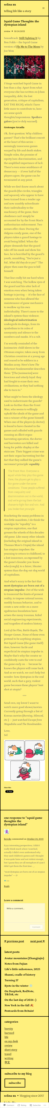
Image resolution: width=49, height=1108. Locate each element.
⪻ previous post (14, 941)
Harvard (9, 1033)
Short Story (11, 1049)
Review (7, 31)
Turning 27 (11, 980)
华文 (7, 1062)
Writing (9, 1058)
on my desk (11, 1041)
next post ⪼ (37, 941)
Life (6, 1037)
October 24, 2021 (35, 839)
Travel (8, 1054)
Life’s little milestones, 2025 (22, 969)
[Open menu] (43, 8)
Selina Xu (10, 4)
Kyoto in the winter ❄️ (19, 985)
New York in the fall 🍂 (19, 1005)
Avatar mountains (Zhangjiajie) (24, 958)
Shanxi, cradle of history (20, 974)
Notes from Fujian (16, 963)
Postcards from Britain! (19, 1010)
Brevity (9, 1028)
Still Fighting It (28, 38)
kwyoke (7, 839)
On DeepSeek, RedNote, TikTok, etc (19, 993)
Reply (7, 886)
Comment (36, 927)
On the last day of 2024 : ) (20, 1000)
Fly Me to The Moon (28, 46)
